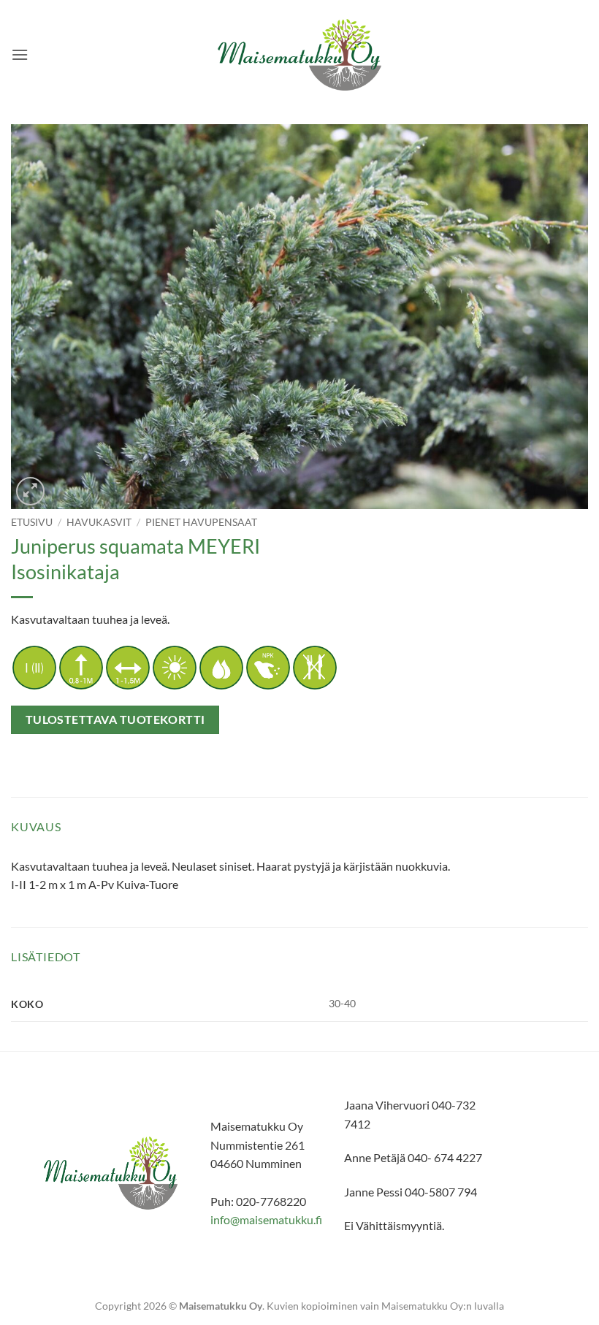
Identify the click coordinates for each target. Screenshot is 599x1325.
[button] (19, 54)
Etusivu (32, 522)
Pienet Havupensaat (201, 522)
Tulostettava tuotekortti (115, 719)
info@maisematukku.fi (266, 1219)
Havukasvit (98, 522)
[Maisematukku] (300, 55)
